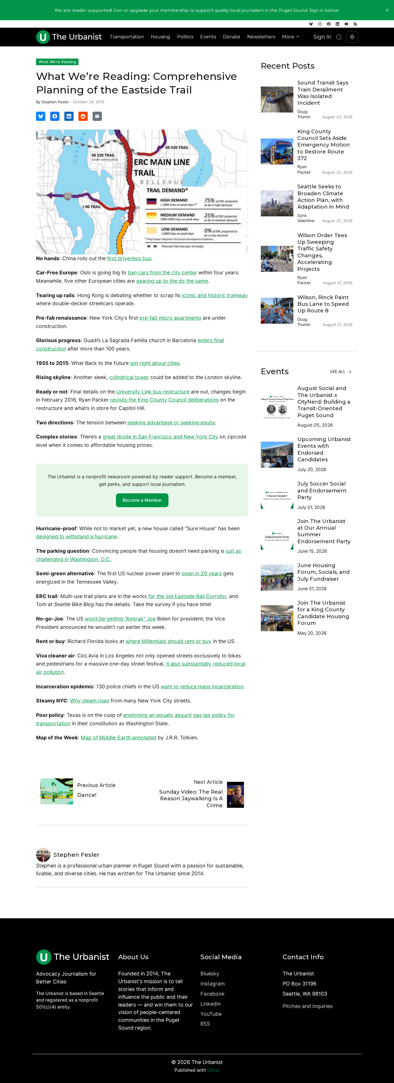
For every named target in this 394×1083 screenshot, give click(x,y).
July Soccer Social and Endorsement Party (322, 491)
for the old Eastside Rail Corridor (187, 596)
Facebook (212, 994)
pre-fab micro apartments (170, 318)
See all (338, 371)
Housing (160, 37)
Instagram (212, 984)
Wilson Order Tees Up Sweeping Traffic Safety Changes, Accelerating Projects (322, 252)
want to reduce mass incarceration (202, 686)
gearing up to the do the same (172, 281)
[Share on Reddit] (83, 116)
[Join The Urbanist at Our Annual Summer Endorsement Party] (279, 537)
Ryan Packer (304, 169)
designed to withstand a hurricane (76, 536)
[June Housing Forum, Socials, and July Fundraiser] (279, 578)
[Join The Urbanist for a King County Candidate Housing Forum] (279, 618)
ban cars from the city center (162, 272)
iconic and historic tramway (215, 295)
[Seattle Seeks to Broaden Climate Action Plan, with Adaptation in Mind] (279, 203)
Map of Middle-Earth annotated (118, 738)
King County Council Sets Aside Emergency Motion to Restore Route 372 (323, 145)
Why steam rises (89, 701)
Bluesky (209, 973)
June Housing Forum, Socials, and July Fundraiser (323, 572)
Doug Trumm (303, 114)
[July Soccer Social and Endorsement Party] (279, 496)
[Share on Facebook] (54, 116)
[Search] (339, 37)
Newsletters (261, 37)
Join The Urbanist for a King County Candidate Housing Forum (323, 613)
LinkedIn (210, 1004)
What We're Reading (57, 61)
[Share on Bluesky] (40, 116)
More (288, 37)
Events (208, 37)
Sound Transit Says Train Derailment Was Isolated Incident (322, 93)
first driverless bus (129, 258)
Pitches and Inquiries (308, 1006)
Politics (185, 37)
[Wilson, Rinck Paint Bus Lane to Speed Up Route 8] (279, 311)
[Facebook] (328, 24)
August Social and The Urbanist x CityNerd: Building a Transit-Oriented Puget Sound (323, 402)
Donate (231, 37)
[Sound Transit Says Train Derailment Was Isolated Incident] (279, 100)
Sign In (322, 37)
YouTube (211, 1014)
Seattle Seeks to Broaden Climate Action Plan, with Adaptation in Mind (323, 196)
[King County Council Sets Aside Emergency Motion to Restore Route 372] (279, 151)
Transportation (127, 37)
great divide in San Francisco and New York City (160, 437)
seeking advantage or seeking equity (171, 422)
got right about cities (155, 363)
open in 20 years (202, 573)
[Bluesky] (311, 24)
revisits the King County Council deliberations (164, 400)
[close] (387, 10)
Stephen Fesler (55, 102)
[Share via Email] (97, 116)
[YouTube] (346, 24)
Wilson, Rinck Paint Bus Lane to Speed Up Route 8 (323, 304)
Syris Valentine (305, 218)
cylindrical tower (129, 377)
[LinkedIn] (337, 24)
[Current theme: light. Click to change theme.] (352, 37)
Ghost (213, 1070)
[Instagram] (319, 24)
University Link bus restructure (153, 392)
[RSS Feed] (355, 24)
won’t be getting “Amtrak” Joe (120, 619)
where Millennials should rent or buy (168, 641)
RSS (205, 1024)
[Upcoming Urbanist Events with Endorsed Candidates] (279, 455)
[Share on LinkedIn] (69, 116)
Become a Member (142, 500)
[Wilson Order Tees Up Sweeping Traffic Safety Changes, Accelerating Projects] (279, 259)
